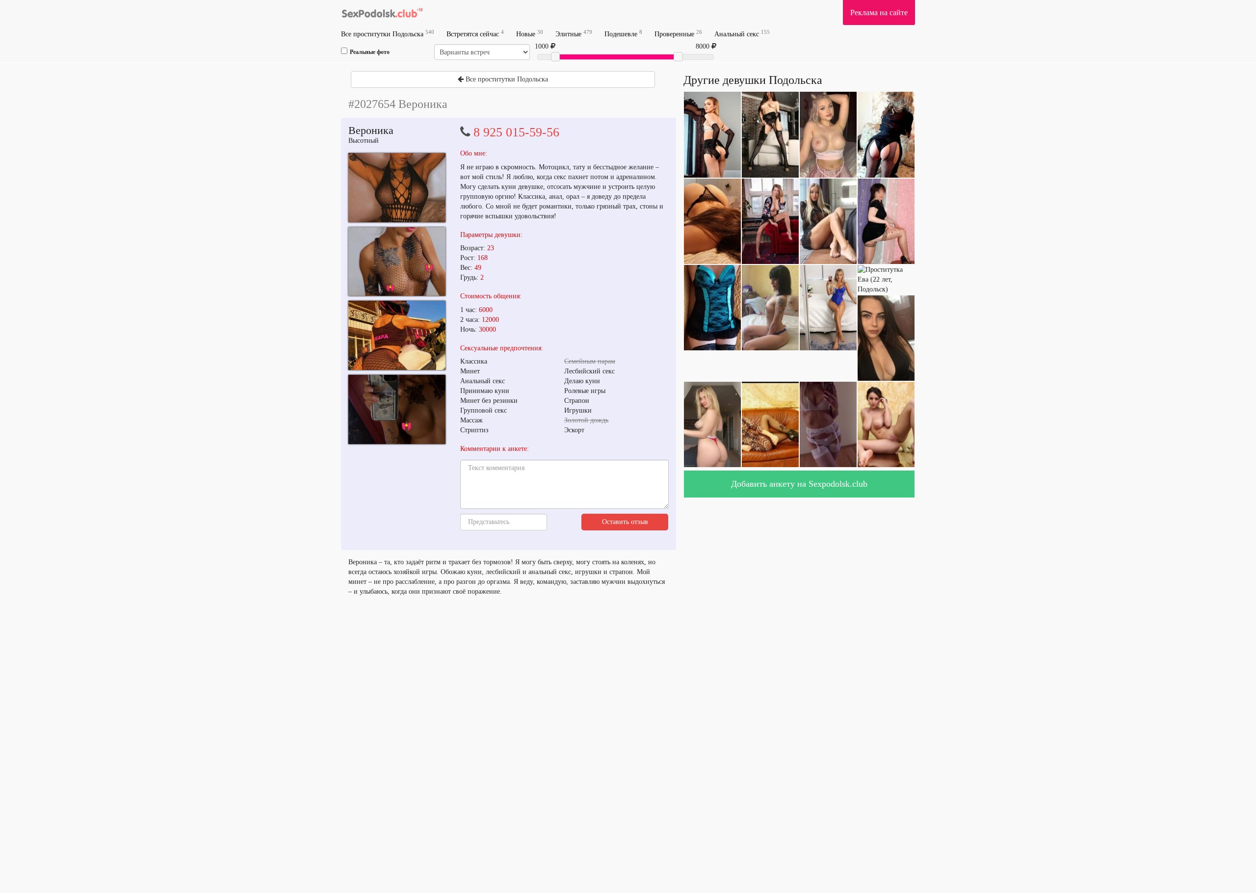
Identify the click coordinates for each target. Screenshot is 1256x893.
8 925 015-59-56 (516, 132)
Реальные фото (370, 52)
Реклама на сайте (879, 12)
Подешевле (623, 33)
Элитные (573, 33)
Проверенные (678, 33)
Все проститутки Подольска (387, 33)
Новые (529, 33)
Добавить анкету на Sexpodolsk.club (799, 484)
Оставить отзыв (625, 521)
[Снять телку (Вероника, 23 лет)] (396, 187)
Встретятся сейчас (475, 33)
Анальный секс (742, 33)
